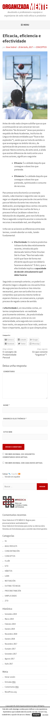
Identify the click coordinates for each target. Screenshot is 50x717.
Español (14, 474)
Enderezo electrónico (15, 418)
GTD (6, 566)
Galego (5, 474)
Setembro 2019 (11, 614)
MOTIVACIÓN (10, 581)
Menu (26, 24)
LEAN (7, 576)
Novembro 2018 (11, 634)
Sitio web (7, 432)
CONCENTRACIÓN (12, 551)
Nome (6, 405)
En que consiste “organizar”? (39, 353)
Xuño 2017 (9, 663)
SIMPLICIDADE (11, 596)
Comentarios (12, 687)
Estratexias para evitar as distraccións (30, 526)
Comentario (9, 371)
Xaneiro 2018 (10, 639)
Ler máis (45, 715)
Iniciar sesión (10, 677)
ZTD (6, 600)
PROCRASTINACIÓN (13, 591)
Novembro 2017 (11, 644)
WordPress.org (11, 692)
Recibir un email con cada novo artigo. (24, 463)
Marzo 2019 (9, 619)
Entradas (10, 682)
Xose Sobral (11, 47)
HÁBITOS (8, 571)
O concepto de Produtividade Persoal (10, 354)
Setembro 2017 (11, 654)
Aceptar (36, 715)
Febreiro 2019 (10, 624)
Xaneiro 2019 (10, 629)
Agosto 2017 (9, 658)
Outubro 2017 (10, 649)
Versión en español (12, 476)
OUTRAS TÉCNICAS (12, 586)
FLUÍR (7, 561)
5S (6, 541)
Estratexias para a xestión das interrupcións (29, 529)
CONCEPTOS (41, 47)
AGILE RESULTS (11, 546)
